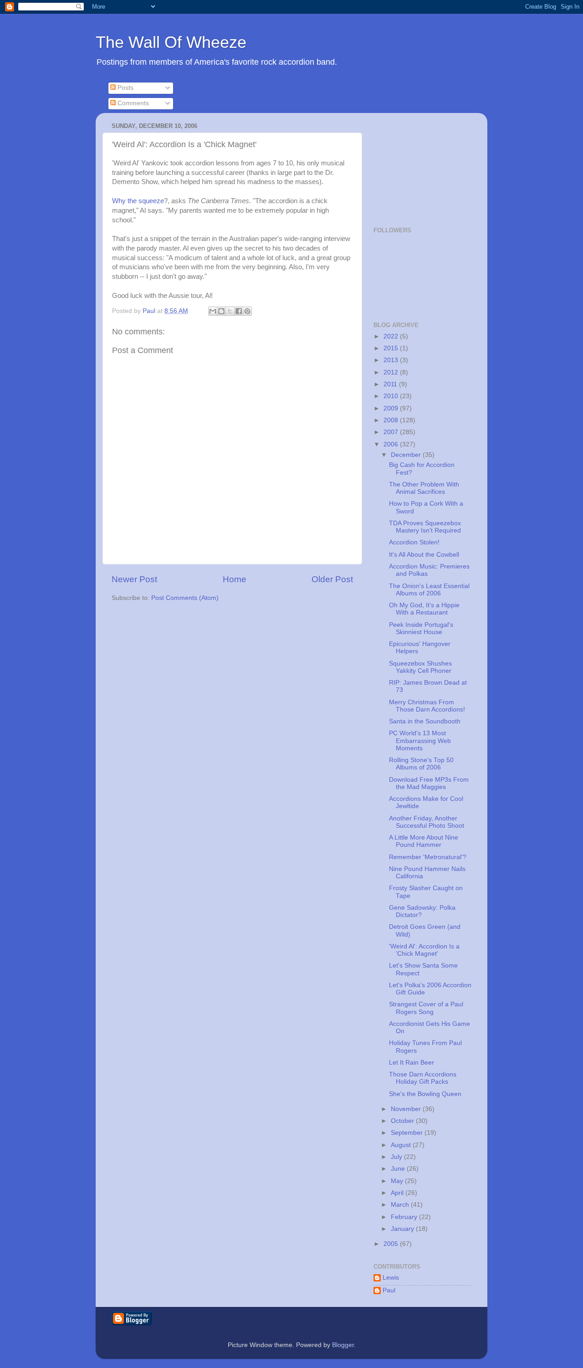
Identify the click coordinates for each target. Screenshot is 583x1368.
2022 (392, 336)
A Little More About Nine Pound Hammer (423, 841)
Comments (132, 103)
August (402, 1145)
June (399, 1168)
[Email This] (212, 311)
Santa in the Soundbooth (424, 721)
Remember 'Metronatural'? (427, 857)
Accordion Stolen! (414, 542)
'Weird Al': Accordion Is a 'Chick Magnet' (424, 950)
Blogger (343, 1345)
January (403, 1228)
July (397, 1156)
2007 (392, 432)
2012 (392, 372)
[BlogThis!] (221, 311)
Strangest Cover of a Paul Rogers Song (426, 1008)
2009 (392, 408)
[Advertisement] (419, 165)
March (401, 1204)
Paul (389, 1290)
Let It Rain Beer (411, 1062)
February (405, 1217)
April (398, 1192)
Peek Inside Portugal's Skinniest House (421, 628)
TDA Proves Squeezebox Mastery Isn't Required (425, 527)
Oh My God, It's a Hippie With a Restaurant (424, 609)
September (407, 1132)
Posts (124, 87)
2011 (391, 384)
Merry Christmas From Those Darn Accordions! (427, 706)
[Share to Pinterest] (247, 311)
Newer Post (134, 579)
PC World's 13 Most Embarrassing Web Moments (420, 740)
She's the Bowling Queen (425, 1094)
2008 (392, 420)
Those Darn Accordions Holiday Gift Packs (422, 1078)
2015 (392, 348)
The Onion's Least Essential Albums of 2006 (429, 590)
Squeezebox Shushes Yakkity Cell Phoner (420, 667)
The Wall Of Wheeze (171, 42)
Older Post (332, 579)
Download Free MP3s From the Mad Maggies (429, 783)
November (407, 1109)
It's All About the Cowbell (424, 554)
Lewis (391, 1277)
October (403, 1120)
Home (234, 579)
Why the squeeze (138, 201)
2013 (392, 360)
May (398, 1181)
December (407, 454)
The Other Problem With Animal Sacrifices (424, 488)
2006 (392, 444)
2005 (392, 1243)
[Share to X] (230, 311)
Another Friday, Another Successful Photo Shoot (426, 822)
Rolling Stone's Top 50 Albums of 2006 (421, 764)
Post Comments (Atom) (185, 597)
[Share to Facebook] (238, 311)
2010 (392, 396)
